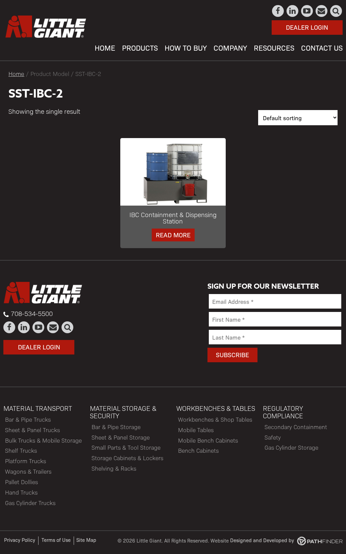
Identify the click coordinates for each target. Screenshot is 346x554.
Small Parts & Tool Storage (126, 447)
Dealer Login (307, 27)
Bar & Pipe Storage (116, 426)
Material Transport (37, 408)
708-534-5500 (32, 313)
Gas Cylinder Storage (291, 447)
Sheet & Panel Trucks (32, 429)
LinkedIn (293, 11)
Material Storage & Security (123, 412)
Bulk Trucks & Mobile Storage (43, 440)
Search (336, 11)
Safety (273, 437)
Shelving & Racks (114, 468)
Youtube (307, 11)
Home (16, 73)
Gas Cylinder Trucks (30, 502)
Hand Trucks (21, 492)
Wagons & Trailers (28, 471)
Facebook (278, 11)
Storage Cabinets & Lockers (127, 457)
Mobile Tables (196, 429)
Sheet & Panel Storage (121, 437)
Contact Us (322, 11)
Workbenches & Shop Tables (215, 419)
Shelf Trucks (21, 450)
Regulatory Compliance (283, 412)
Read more (173, 234)
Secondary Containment (296, 426)
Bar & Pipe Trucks (28, 419)
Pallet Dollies (21, 481)
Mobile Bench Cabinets (208, 440)
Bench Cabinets (198, 450)
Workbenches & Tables (215, 408)
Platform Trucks (25, 461)
